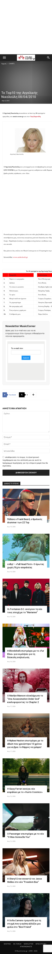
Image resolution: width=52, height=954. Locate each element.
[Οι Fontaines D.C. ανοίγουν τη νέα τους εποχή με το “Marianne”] (26, 596)
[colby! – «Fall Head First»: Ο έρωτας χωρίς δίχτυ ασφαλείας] (26, 551)
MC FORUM (17, 944)
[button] (4, 57)
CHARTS (12, 64)
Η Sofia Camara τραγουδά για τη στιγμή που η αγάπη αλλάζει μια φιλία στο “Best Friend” (24, 923)
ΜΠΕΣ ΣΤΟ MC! (41, 944)
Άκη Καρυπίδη (35, 116)
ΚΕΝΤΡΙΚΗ (7, 944)
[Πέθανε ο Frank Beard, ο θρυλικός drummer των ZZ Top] (26, 506)
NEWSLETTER (28, 944)
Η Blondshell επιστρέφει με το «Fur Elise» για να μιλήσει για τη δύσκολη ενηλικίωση (25, 654)
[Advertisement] (26, 27)
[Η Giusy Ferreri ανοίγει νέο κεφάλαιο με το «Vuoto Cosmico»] (26, 775)
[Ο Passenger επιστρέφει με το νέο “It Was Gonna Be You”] (26, 820)
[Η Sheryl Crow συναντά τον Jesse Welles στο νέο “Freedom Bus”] (26, 865)
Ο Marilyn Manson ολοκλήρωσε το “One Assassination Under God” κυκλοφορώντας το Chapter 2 (25, 698)
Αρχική (3, 64)
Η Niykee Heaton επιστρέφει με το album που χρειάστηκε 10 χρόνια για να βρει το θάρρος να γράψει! (25, 743)
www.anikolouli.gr (20, 257)
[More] (33, 394)
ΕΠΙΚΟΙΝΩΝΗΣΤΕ (26, 946)
